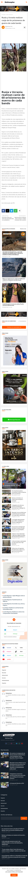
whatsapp (15, 633)
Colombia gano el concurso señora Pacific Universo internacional (13, 304)
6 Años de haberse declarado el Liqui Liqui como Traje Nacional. (19, 543)
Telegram (11, 210)
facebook (9, 647)
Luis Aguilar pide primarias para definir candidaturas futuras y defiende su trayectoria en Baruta (18, 521)
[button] (26, 2)
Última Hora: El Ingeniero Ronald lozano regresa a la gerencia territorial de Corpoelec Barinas (18, 550)
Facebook (3, 210)
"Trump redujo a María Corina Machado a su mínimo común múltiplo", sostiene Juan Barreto (13, 850)
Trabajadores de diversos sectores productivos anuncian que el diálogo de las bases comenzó (18, 507)
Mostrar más (23, 228)
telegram (15, 629)
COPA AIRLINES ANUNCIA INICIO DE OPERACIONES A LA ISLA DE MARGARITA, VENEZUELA (12, 843)
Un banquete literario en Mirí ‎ (17, 783)
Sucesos (4, 678)
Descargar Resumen (15, 419)
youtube (9, 659)
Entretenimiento (5, 680)
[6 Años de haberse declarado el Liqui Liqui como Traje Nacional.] (6, 543)
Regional (4, 670)
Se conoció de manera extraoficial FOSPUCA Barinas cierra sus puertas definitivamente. (19, 492)
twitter (21, 647)
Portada (3, 14)
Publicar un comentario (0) (14, 327)
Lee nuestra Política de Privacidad (14, 871)
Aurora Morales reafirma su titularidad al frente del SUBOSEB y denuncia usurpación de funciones (14, 856)
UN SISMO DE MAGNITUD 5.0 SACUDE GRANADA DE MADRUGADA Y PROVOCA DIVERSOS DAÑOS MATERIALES (12, 253)
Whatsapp (15, 210)
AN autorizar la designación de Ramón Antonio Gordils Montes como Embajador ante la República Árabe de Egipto (18, 528)
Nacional (4, 672)
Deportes (4, 683)
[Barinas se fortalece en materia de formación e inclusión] (6, 500)
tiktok (21, 651)
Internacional (9, 14)
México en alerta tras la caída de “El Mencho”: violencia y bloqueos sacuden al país (13, 279)
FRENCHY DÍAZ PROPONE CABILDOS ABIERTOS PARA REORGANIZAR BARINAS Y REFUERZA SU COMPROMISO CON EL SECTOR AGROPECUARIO (18, 535)
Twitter (7, 210)
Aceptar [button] (14, 875)
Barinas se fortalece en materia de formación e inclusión (17, 499)
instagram (9, 651)
